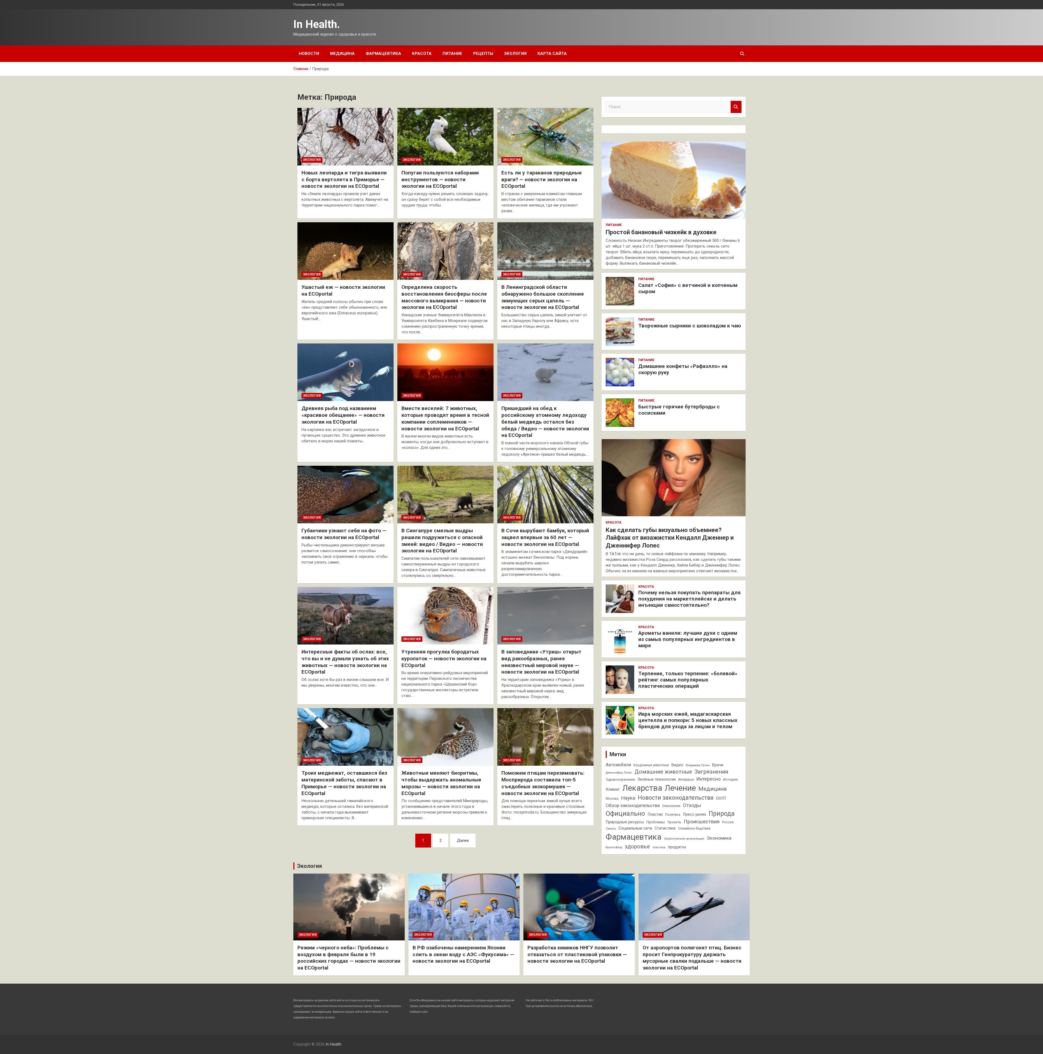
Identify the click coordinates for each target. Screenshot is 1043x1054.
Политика (672, 815)
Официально (625, 813)
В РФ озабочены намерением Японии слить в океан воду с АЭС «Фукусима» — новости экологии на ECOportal (463, 954)
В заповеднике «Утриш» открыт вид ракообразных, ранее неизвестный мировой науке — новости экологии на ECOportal (541, 662)
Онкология (671, 806)
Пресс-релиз (694, 814)
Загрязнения (711, 771)
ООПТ (721, 798)
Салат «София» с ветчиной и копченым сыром (687, 288)
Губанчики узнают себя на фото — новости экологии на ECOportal (344, 533)
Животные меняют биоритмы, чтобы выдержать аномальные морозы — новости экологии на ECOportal (441, 783)
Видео (677, 765)
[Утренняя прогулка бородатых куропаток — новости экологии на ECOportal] (445, 616)
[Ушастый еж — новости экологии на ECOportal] (345, 251)
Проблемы (655, 822)
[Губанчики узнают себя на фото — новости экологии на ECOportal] (345, 494)
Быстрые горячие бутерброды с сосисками (679, 410)
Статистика (665, 828)
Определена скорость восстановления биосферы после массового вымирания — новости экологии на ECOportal (444, 297)
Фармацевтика (383, 53)
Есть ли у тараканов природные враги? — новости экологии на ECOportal (541, 179)
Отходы (692, 805)
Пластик (655, 814)
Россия (728, 822)
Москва (612, 798)
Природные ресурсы (625, 822)
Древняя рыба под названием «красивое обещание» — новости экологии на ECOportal (343, 415)
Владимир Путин (698, 765)
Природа (722, 813)
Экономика (719, 838)
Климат (613, 789)
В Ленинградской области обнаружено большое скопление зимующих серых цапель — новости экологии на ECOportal (542, 297)
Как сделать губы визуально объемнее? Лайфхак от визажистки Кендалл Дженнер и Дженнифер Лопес (670, 538)
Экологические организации (684, 838)
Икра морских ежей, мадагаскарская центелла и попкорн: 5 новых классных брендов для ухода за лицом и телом (687, 720)
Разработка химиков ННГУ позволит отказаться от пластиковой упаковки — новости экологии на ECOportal (577, 954)
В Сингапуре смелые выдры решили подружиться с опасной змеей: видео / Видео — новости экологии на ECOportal (442, 540)
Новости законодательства (676, 797)
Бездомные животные (651, 765)
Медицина (342, 53)
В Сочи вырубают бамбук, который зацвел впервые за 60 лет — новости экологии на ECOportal (545, 537)
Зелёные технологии (656, 779)
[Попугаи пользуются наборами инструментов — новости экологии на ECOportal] (445, 137)
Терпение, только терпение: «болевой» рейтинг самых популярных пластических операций (687, 679)
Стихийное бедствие (694, 828)
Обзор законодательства (633, 805)
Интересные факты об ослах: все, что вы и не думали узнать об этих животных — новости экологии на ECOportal (345, 662)
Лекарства (642, 788)
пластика (658, 847)
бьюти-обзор (614, 847)
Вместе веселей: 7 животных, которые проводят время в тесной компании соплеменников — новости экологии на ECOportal (445, 418)
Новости (309, 53)
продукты (677, 847)
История (730, 779)
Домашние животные (663, 771)
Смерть (611, 828)
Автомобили (618, 764)
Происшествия (702, 821)
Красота (422, 53)
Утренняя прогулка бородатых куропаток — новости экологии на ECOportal (443, 658)
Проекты (674, 822)
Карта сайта (552, 53)
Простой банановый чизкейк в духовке (661, 232)
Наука (628, 798)
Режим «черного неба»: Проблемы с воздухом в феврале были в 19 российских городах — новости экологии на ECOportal (348, 957)
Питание (452, 53)
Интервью (686, 779)
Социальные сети (635, 828)
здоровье (637, 846)
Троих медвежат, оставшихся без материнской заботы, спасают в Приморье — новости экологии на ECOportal (344, 783)
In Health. (316, 24)
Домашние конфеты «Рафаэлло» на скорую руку (682, 369)
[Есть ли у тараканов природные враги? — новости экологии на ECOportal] (545, 137)
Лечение (680, 788)
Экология (515, 53)
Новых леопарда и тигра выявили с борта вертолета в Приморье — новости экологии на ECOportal (344, 179)
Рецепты (483, 53)
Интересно (708, 779)
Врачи (717, 765)
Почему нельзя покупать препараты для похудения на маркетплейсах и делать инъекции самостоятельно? (689, 598)
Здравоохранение (620, 779)
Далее (463, 840)
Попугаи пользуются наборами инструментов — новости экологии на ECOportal (440, 179)
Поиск (736, 107)
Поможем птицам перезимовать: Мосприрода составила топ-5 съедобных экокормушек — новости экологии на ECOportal (543, 783)
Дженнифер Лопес (619, 772)
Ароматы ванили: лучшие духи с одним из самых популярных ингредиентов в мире (687, 639)
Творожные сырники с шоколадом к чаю (689, 326)
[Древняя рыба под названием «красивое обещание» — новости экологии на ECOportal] (345, 372)
